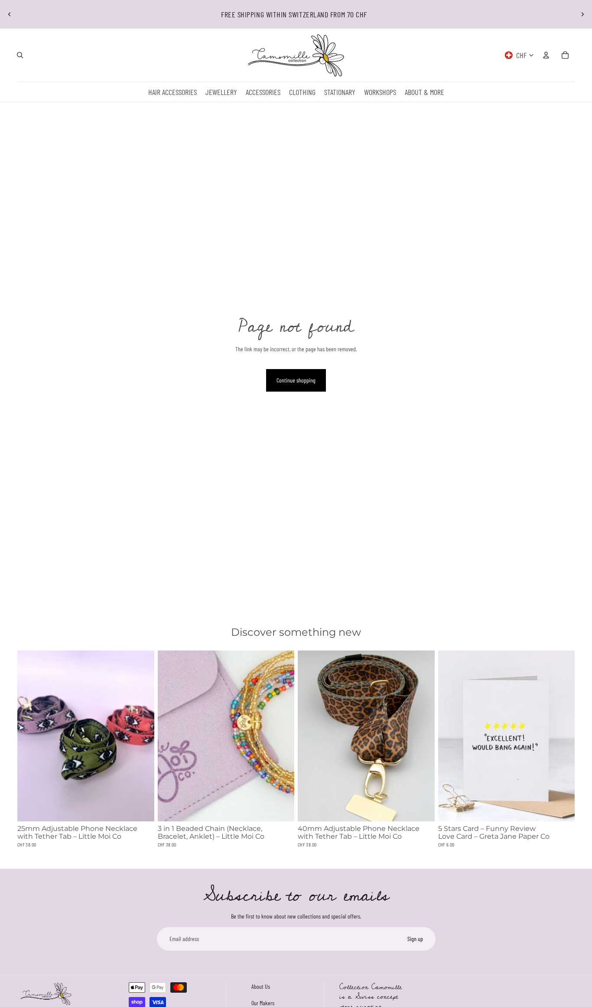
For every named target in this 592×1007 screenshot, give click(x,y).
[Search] (19, 55)
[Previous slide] (9, 14)
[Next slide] (582, 14)
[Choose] (141, 808)
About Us (260, 986)
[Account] (546, 55)
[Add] (421, 808)
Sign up (415, 938)
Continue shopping (296, 380)
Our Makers (262, 1002)
